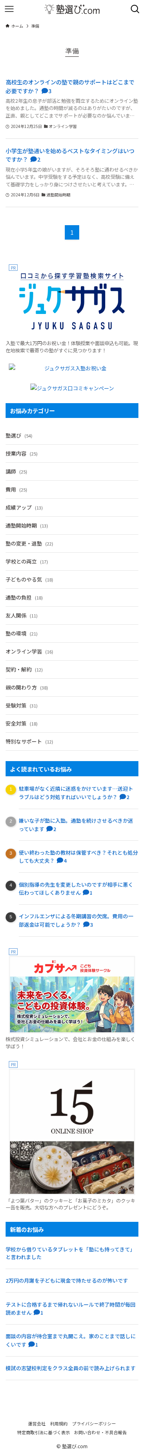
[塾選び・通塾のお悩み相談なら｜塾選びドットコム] (72, 9)
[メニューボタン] (9, 9)
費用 (16, 489)
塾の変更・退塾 (29, 543)
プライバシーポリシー (94, 1423)
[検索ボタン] (135, 9)
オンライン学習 (29, 651)
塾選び (19, 435)
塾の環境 (22, 633)
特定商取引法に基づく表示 (43, 1432)
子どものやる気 (29, 579)
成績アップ (24, 507)
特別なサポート (29, 741)
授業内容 (22, 453)
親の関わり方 (27, 687)
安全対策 (22, 723)
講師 (16, 471)
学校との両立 (27, 561)
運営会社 (37, 1423)
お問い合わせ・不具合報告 (100, 1432)
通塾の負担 (24, 597)
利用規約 (59, 1423)
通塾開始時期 (27, 525)
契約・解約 (24, 669)
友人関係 (22, 615)
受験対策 (22, 705)
